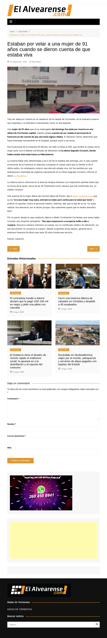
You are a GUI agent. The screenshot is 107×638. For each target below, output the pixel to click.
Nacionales (36, 62)
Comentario (13, 398)
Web (9, 448)
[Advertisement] (53, 540)
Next (92, 249)
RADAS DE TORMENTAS (19, 609)
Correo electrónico (16, 436)
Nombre (11, 424)
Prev (15, 249)
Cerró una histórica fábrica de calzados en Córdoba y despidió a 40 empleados (76, 301)
